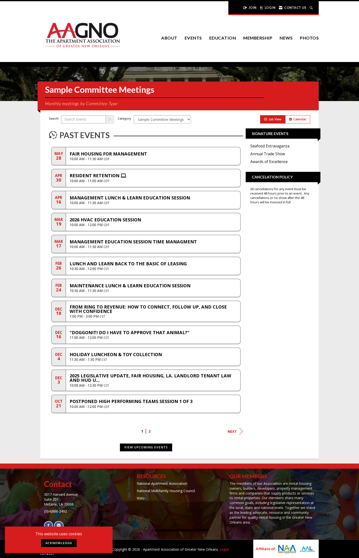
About (169, 38)
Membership (257, 38)
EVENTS (193, 38)
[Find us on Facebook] (48, 525)
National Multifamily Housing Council (166, 490)
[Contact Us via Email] (58, 525)
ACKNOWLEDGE (58, 543)
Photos (309, 38)
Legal (224, 549)
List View (274, 119)
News (286, 38)
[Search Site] (312, 8)
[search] (110, 119)
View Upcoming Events (146, 447)
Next (232, 431)
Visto (141, 498)
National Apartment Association (162, 483)
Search (54, 118)
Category (124, 118)
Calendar (299, 119)
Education (222, 38)
